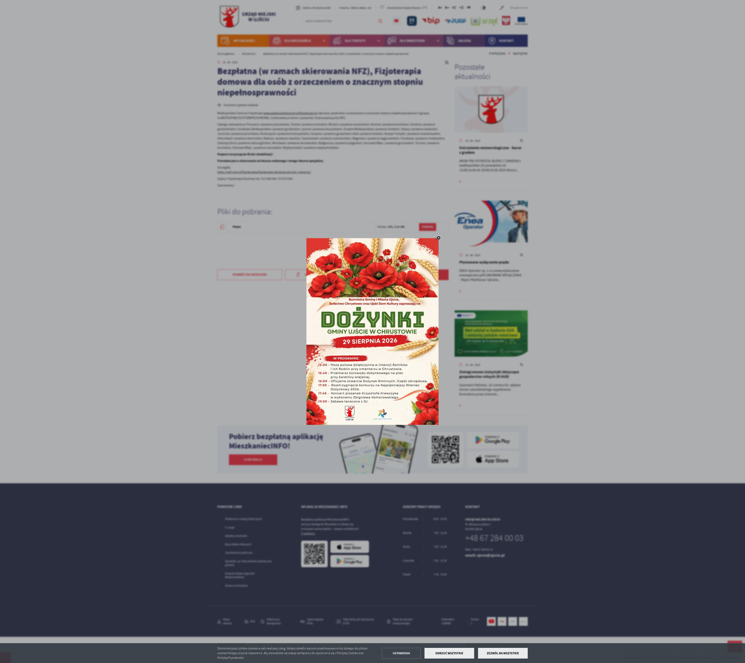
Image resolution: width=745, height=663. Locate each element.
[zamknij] (439, 238)
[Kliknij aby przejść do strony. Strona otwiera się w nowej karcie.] (373, 331)
